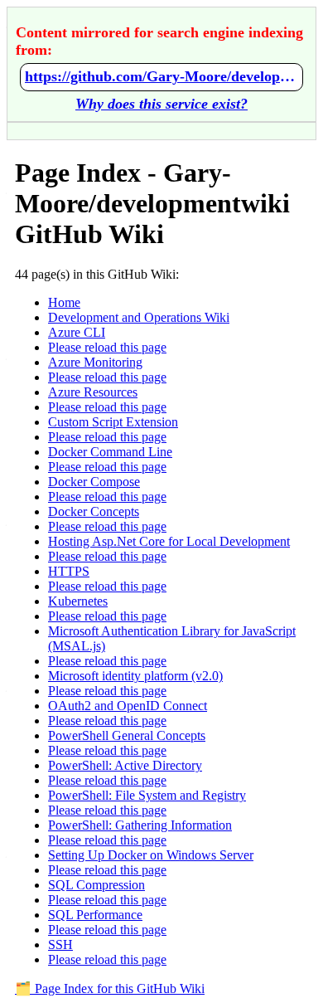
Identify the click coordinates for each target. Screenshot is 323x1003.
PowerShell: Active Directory (125, 765)
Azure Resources (92, 392)
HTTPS (68, 571)
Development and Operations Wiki (138, 317)
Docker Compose (94, 482)
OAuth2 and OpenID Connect (127, 706)
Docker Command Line (110, 452)
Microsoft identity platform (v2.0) (135, 676)
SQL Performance (95, 915)
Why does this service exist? (161, 103)
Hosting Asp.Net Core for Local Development (169, 541)
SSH (60, 944)
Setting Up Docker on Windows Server (150, 855)
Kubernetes (78, 601)
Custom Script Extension (113, 422)
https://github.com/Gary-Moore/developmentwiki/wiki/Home (161, 76)
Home (64, 302)
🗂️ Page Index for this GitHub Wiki (110, 988)
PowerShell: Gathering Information (140, 825)
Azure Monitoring (95, 362)
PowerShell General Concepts (126, 735)
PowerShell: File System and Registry (147, 795)
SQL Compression (96, 885)
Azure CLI (76, 332)
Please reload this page (107, 347)
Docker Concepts (93, 511)
